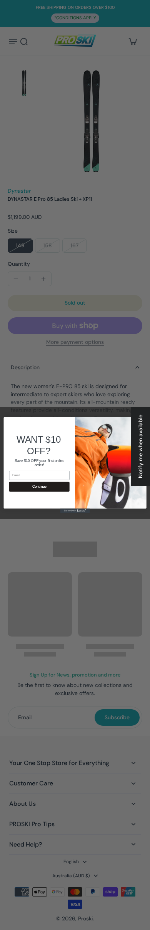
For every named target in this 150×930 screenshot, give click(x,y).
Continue (39, 487)
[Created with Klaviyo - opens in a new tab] (75, 510)
